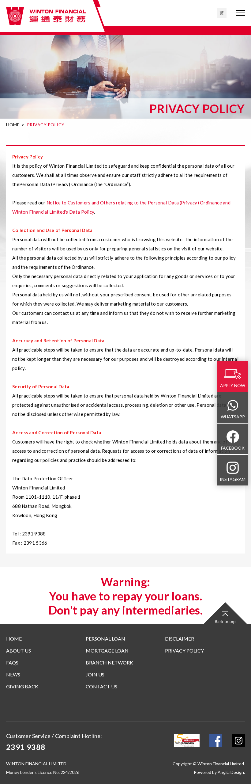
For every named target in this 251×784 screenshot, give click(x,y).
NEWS (13, 674)
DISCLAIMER (179, 638)
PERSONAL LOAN (105, 638)
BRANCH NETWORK (109, 662)
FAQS (12, 662)
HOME (13, 124)
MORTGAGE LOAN (107, 650)
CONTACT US (101, 686)
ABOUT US (18, 650)
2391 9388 (26, 747)
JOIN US (95, 674)
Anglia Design (231, 772)
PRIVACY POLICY (184, 650)
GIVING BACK (22, 686)
